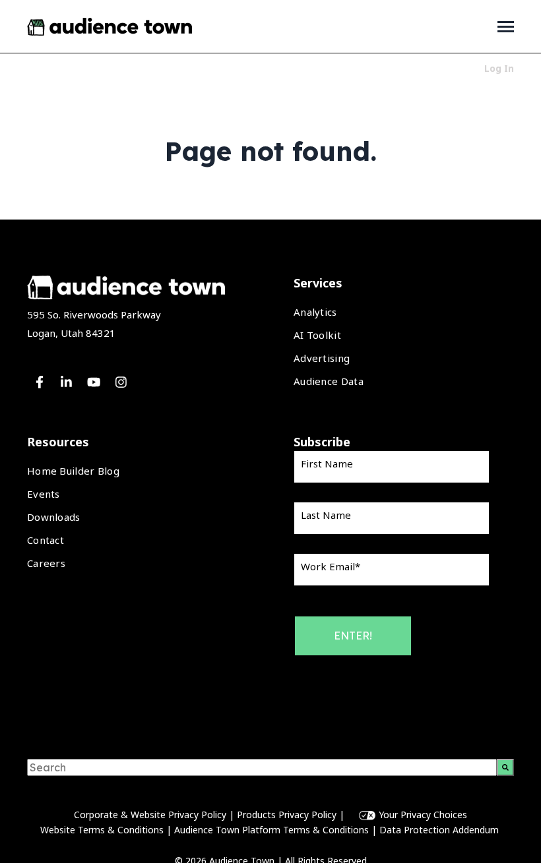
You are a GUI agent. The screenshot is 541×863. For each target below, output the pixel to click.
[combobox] (262, 767)
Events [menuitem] (43, 493)
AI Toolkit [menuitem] (317, 335)
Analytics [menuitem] (315, 311)
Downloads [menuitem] (53, 516)
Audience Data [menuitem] (329, 381)
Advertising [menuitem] (322, 358)
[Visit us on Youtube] (93, 382)
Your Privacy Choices (423, 814)
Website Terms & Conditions (102, 829)
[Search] (505, 767)
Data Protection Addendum (440, 829)
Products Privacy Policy (286, 814)
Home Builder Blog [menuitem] (73, 470)
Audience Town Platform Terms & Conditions (271, 829)
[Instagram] (121, 382)
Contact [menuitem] (45, 540)
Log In (499, 68)
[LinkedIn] (66, 382)
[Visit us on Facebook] (39, 382)
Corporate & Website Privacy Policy (150, 814)
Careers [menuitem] (46, 563)
